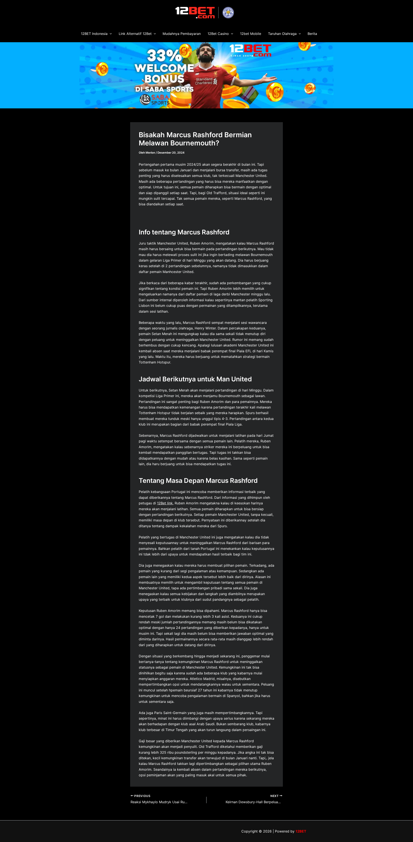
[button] (110, 33)
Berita (312, 33)
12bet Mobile (250, 33)
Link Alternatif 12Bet (135, 33)
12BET (301, 831)
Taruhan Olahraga (282, 33)
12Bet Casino (218, 33)
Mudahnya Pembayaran (182, 33)
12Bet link (165, 503)
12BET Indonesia (94, 33)
